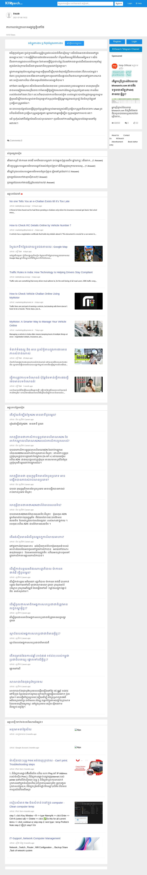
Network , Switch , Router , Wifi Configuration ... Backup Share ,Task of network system (38, 849)
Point (128, 75)
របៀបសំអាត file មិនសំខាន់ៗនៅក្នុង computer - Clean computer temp (36, 805)
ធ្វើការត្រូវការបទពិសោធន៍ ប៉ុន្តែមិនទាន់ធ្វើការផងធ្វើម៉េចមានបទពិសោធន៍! (38, 380)
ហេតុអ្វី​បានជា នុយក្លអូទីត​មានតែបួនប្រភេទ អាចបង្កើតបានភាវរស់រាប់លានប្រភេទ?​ (37, 478)
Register (117, 41)
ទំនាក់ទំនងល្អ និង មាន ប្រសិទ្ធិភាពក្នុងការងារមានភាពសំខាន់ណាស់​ (38, 352)
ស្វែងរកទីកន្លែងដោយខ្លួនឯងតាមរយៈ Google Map (38, 247)
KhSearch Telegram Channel (125, 49)
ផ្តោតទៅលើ (14, 669)
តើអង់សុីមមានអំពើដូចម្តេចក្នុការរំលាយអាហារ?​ (36, 537)
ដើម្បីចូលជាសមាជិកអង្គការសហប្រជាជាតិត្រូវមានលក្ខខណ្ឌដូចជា (37, 619)
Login (130, 3)
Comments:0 (16, 141)
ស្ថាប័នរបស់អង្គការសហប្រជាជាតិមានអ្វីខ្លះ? (34, 634)
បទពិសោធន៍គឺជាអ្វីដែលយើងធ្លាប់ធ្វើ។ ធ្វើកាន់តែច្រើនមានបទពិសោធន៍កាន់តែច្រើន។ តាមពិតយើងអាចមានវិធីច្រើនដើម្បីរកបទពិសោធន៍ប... (38, 391)
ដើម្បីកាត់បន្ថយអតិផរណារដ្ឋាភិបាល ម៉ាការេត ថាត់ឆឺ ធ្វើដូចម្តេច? (35, 571)
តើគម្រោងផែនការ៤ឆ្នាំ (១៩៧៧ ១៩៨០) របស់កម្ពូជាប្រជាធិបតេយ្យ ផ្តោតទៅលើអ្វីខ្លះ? (39, 658)
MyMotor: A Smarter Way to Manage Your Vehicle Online (37, 324)
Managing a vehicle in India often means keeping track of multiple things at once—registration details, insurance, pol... (38, 335)
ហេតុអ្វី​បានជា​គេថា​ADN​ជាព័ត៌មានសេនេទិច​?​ (35, 505)
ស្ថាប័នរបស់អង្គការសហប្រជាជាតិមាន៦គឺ (29, 643)
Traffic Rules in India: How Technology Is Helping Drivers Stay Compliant (51, 272)
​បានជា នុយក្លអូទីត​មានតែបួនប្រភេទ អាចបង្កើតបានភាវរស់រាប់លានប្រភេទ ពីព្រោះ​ (37, 490)
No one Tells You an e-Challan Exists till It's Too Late (39, 201)
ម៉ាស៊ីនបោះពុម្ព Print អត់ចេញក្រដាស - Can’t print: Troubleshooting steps (38, 763)
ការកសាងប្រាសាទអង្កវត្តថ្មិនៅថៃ (25, 27)
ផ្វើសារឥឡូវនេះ (75, 43)
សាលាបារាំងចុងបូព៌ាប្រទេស (26, 682)
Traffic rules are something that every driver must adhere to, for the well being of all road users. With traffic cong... (53, 281)
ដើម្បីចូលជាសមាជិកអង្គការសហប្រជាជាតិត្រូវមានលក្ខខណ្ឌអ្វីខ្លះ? (38, 606)
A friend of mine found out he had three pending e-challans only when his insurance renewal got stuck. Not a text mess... (53, 211)
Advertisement (117, 142)
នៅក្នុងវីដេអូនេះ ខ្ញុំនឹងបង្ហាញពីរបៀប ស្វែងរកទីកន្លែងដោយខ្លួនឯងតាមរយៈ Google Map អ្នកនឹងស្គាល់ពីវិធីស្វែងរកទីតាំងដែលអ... (39, 257)
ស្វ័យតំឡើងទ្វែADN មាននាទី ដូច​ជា (26, 424)
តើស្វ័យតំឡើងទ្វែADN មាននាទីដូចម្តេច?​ (32, 415)
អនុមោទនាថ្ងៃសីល (20, 729)
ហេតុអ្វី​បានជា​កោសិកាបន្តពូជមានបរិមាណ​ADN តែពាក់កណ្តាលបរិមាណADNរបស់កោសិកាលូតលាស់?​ (39, 439)
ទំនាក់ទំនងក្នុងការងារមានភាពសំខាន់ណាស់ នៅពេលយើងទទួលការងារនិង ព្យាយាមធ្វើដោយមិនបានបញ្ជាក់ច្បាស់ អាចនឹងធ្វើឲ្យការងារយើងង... (38, 363)
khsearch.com (118, 72)
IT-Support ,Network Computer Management (34, 838)
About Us (115, 135)
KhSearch (120, 138)
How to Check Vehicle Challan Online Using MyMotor (34, 296)
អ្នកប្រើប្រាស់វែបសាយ (121, 74)
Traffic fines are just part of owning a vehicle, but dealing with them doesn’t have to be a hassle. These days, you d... (38, 308)
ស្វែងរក (119, 3)
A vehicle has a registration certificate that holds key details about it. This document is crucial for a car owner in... (52, 234)
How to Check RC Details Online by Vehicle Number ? (40, 225)
